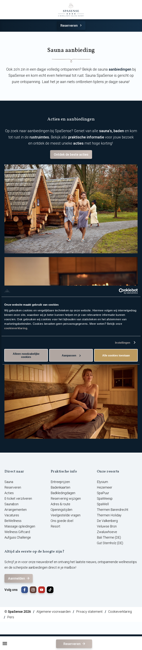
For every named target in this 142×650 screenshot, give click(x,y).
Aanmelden (16, 578)
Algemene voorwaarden (53, 611)
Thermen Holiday (109, 515)
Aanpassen (69, 355)
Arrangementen (15, 510)
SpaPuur (103, 493)
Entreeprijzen (60, 482)
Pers (10, 617)
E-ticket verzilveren (18, 498)
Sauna (8, 482)
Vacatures (11, 515)
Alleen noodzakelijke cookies (26, 355)
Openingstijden (61, 510)
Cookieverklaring (120, 611)
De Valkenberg (107, 521)
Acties (9, 493)
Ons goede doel (62, 521)
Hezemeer (104, 487)
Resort (55, 526)
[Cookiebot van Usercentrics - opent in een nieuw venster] (121, 291)
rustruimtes (39, 137)
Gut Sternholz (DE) (110, 543)
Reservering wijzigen (66, 498)
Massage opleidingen (19, 526)
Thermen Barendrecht (112, 510)
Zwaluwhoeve (107, 532)
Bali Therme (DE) (109, 537)
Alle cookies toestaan (116, 355)
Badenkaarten (60, 487)
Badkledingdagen (63, 493)
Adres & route (60, 504)
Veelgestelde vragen (65, 515)
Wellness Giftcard (17, 532)
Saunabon (11, 504)
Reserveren (69, 25)
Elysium (102, 482)
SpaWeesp (105, 498)
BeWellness (12, 521)
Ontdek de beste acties (71, 154)
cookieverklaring (15, 328)
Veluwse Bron (107, 526)
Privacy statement (89, 611)
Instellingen (122, 342)
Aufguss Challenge (17, 537)
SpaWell (103, 504)
